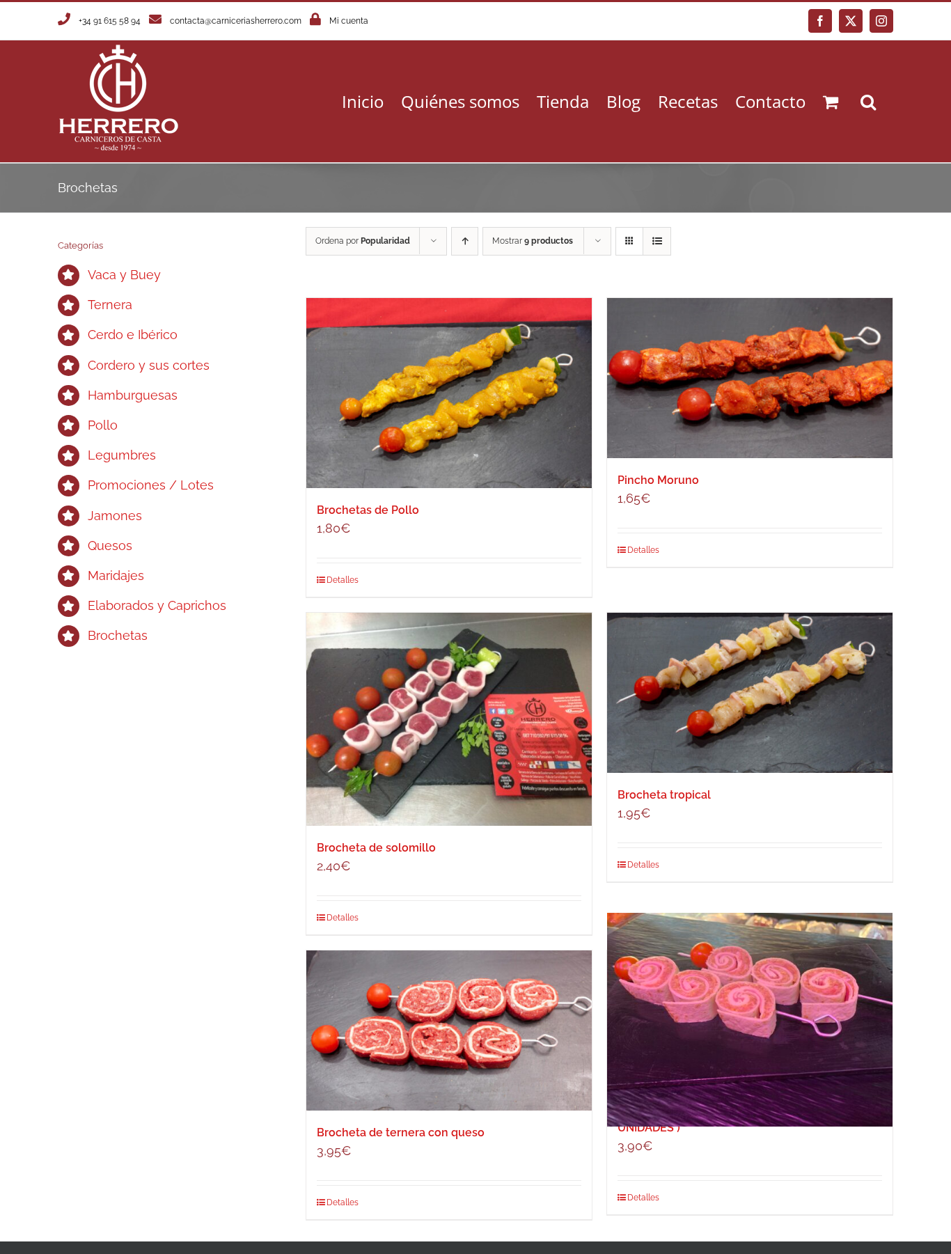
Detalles (343, 580)
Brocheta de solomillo (376, 847)
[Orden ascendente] (464, 241)
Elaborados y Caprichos (157, 605)
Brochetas (118, 635)
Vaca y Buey (124, 274)
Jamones (115, 515)
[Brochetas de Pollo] (449, 393)
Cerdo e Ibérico (133, 334)
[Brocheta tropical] (750, 693)
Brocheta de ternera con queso (401, 1132)
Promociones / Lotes (151, 485)
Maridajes (116, 575)
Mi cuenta (348, 21)
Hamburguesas (133, 395)
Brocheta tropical (664, 794)
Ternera (110, 304)
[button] (868, 101)
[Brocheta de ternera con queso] (449, 1030)
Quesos (110, 545)
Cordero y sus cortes (149, 365)
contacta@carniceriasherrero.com (235, 21)
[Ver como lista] (656, 241)
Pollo (103, 425)
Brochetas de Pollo (368, 510)
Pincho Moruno (658, 480)
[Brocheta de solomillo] (449, 719)
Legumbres (122, 455)
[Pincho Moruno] (750, 378)
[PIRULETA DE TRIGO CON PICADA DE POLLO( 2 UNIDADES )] (750, 1019)
